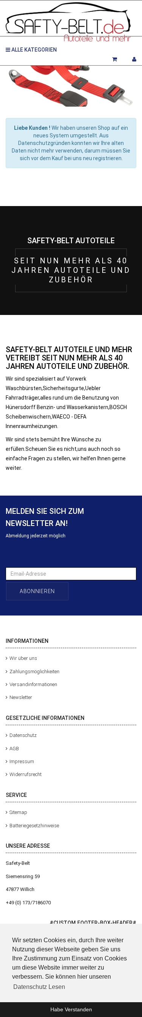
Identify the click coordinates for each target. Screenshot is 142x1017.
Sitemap (18, 812)
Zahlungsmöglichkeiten (34, 671)
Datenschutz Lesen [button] (39, 987)
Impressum (21, 761)
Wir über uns (23, 658)
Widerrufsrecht (25, 774)
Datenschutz (23, 735)
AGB (14, 748)
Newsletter (20, 697)
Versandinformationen (33, 684)
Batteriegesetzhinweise (34, 825)
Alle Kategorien (33, 50)
